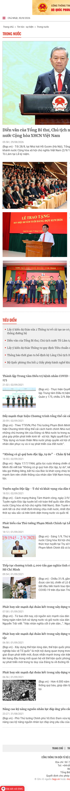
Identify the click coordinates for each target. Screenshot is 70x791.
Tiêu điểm (10, 320)
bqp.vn (56, 779)
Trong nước (43, 26)
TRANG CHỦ (57, 748)
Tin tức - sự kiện (25, 26)
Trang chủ (8, 26)
